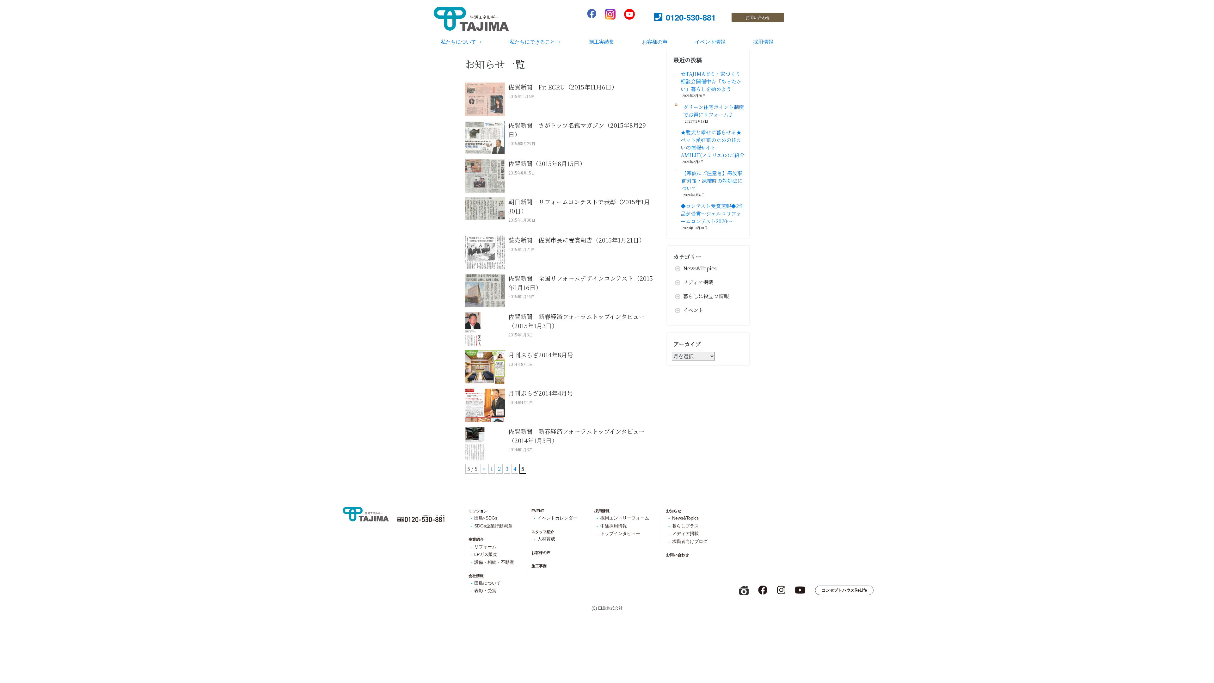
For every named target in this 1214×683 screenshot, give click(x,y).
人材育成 (546, 539)
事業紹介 (476, 539)
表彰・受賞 (485, 590)
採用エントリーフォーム (624, 518)
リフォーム (485, 547)
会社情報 (476, 576)
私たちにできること (532, 41)
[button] (758, 17)
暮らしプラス (685, 526)
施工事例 (539, 566)
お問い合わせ (677, 555)
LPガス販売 (485, 554)
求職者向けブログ (690, 541)
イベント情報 (710, 41)
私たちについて (458, 41)
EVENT (537, 511)
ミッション (478, 511)
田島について (487, 583)
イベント (693, 310)
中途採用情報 (613, 526)
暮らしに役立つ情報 (706, 296)
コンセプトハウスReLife (844, 590)
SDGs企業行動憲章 (493, 526)
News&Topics (700, 268)
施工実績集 (601, 41)
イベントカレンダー (557, 518)
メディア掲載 (698, 282)
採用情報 (763, 41)
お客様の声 (654, 41)
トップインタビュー (620, 533)
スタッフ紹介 (542, 532)
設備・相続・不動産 (494, 562)
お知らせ (673, 511)
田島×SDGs (485, 518)
